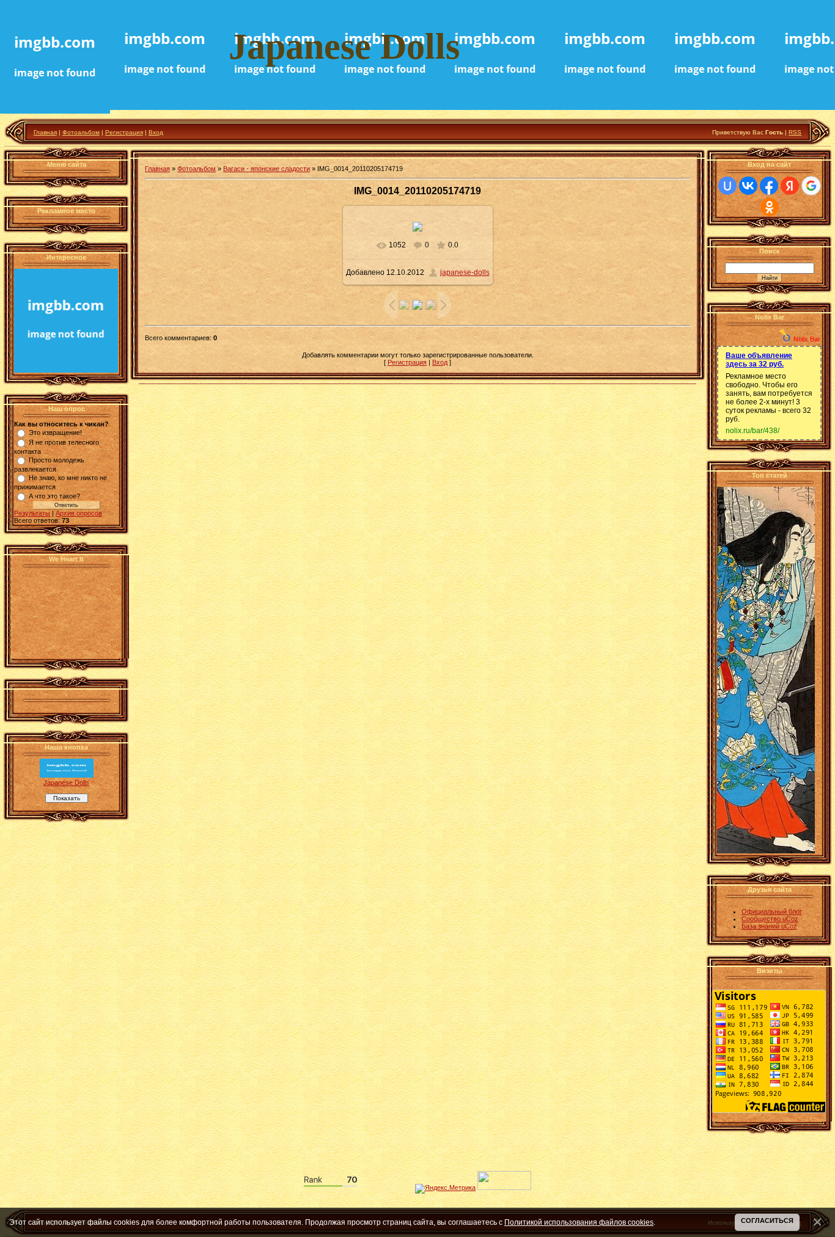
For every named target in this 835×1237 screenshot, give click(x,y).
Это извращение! (55, 432)
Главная (45, 132)
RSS (795, 132)
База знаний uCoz (769, 926)
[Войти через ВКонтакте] (748, 186)
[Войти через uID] (727, 186)
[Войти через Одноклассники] (769, 207)
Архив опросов (79, 513)
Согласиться (767, 1220)
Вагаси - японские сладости (266, 168)
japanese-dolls (465, 272)
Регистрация (124, 132)
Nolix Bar (806, 339)
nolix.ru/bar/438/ (752, 430)
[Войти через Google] (811, 185)
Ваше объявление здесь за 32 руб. (759, 359)
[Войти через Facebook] (769, 186)
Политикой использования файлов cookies (578, 1222)
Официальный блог (771, 911)
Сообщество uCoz (769, 918)
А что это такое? (54, 496)
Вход (156, 132)
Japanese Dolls (66, 782)
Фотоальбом (81, 132)
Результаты (32, 513)
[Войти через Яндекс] (790, 186)
